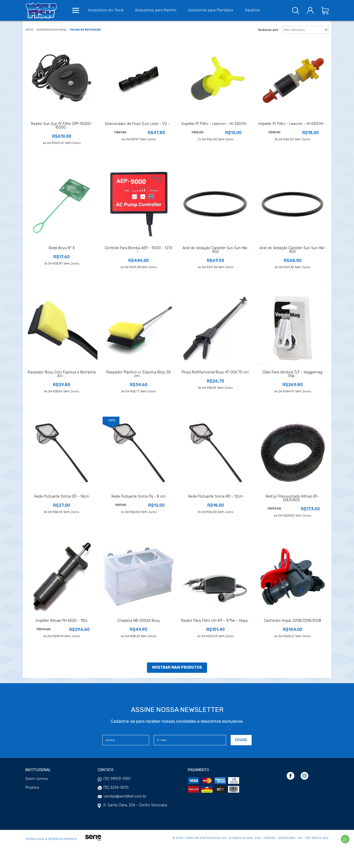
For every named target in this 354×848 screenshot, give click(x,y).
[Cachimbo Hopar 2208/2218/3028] (292, 576)
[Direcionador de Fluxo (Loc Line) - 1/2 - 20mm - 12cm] (138, 80)
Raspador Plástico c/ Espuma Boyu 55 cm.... (139, 374)
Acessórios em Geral (52, 29)
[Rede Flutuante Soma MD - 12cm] (215, 452)
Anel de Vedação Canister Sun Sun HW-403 (292, 250)
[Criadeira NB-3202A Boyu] (138, 577)
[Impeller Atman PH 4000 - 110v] (61, 577)
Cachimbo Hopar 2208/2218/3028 (292, 621)
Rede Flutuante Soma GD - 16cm (61, 496)
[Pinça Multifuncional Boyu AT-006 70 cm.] (215, 328)
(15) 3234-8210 (116, 787)
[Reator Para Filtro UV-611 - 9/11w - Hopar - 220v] (215, 577)
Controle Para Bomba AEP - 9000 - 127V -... (138, 250)
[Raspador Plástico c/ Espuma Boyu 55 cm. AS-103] (138, 328)
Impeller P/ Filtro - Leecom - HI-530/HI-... (292, 124)
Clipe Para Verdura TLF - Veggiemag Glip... (292, 374)
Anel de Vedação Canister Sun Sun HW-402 (215, 250)
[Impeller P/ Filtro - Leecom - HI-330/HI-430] (215, 80)
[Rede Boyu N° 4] (61, 204)
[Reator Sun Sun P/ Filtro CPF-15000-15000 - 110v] (61, 80)
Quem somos (36, 779)
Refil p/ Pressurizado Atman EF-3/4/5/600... (292, 498)
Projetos (32, 788)
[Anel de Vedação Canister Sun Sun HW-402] (215, 204)
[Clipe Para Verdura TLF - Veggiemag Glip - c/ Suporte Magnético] (292, 328)
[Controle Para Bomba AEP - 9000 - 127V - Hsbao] (138, 204)
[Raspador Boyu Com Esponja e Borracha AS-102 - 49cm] (61, 328)
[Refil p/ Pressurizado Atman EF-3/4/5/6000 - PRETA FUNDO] (292, 452)
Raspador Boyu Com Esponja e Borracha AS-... (62, 374)
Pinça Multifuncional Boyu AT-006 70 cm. (216, 372)
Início (29, 29)
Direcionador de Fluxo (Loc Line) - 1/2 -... (138, 124)
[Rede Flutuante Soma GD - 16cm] (61, 452)
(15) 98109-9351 (117, 779)
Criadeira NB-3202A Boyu (138, 621)
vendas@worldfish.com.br (124, 796)
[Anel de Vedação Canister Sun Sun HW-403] (292, 204)
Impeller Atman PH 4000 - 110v (62, 621)
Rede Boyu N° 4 (62, 248)
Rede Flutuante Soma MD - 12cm (215, 496)
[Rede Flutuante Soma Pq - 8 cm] (138, 452)
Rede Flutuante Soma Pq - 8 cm (138, 496)
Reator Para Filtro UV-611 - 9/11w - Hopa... (215, 621)
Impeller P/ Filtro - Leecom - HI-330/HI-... (215, 124)
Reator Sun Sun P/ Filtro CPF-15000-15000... (61, 125)
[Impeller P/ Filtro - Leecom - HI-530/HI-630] (292, 80)
